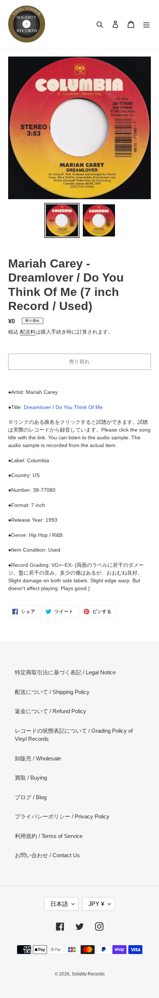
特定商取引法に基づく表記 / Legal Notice (65, 672)
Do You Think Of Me (79, 407)
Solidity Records (88, 974)
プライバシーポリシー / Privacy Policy (62, 816)
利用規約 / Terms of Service (48, 836)
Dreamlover (37, 407)
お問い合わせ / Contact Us (47, 855)
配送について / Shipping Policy (52, 692)
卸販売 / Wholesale (38, 758)
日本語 (59, 904)
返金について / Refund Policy (50, 711)
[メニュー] (146, 24)
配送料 (27, 332)
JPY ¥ (96, 904)
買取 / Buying (31, 777)
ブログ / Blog (31, 797)
